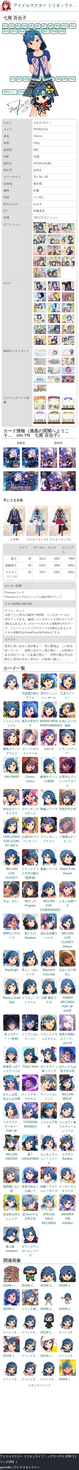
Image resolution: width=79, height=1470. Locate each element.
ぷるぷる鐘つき (67, 903)
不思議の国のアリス (30, 695)
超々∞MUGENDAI (30, 1156)
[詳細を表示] (11, 689)
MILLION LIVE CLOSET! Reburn (67, 940)
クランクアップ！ (67, 751)
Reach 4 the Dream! (67, 871)
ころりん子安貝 (48, 1124)
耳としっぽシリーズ (30, 972)
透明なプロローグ (11, 935)
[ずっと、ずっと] (68, 290)
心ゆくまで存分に (67, 972)
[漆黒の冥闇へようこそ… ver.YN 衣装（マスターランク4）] (37, 535)
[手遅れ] (68, 344)
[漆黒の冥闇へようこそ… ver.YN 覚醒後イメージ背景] (58, 490)
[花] (40, 300)
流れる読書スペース (48, 935)
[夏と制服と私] (54, 311)
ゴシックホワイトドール (30, 751)
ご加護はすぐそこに (67, 839)
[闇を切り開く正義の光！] (54, 290)
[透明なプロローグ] (54, 322)
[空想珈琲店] (68, 322)
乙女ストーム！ (67, 695)
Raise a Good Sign (11, 1000)
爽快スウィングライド (11, 751)
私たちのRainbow (30, 935)
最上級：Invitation (11, 1249)
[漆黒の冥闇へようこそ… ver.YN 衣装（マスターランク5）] (60, 535)
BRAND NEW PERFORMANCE (51, 723)
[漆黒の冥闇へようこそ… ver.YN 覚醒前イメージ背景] (20, 490)
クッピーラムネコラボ (67, 1189)
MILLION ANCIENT (11, 1156)
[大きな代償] (40, 344)
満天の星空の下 (30, 723)
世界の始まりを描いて (30, 1189)
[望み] (54, 344)
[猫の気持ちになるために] (40, 333)
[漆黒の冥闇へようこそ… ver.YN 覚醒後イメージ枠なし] (67, 466)
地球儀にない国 (11, 1189)
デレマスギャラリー (27, 1467)
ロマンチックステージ (30, 811)
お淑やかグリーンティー (30, 839)
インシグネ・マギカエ (30, 1096)
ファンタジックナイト (48, 839)
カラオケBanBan (67, 1156)
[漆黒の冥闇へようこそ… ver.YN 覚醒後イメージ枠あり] (49, 466)
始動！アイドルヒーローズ (48, 1189)
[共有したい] (40, 290)
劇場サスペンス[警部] (48, 779)
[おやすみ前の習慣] (40, 322)
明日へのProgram (30, 903)
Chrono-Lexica (30, 779)
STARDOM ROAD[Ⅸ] (30, 1124)
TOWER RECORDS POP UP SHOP (68, 1004)
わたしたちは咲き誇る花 (67, 1068)
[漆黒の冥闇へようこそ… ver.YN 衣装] (14, 535)
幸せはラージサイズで (11, 811)
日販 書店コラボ (48, 1000)
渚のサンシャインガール (48, 695)
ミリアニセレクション (30, 1036)
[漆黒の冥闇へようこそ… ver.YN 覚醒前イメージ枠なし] (30, 466)
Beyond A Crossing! (49, 972)
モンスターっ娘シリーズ (48, 1068)
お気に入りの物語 (67, 723)
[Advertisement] (39, 1418)
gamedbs (6, 1467)
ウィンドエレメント (48, 1096)
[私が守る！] (54, 333)
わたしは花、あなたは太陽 (11, 1096)
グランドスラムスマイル (48, 1036)
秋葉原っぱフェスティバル (11, 1068)
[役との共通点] (68, 333)
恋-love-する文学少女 (30, 1216)
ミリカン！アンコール (30, 1000)
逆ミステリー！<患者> (11, 1036)
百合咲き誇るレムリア (11, 1216)
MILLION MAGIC (67, 1096)
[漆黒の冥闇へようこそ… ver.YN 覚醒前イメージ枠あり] (11, 466)
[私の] (54, 300)
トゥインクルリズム (11, 723)
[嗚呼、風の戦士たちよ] (68, 300)
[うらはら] (40, 311)
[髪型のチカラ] (68, 311)
